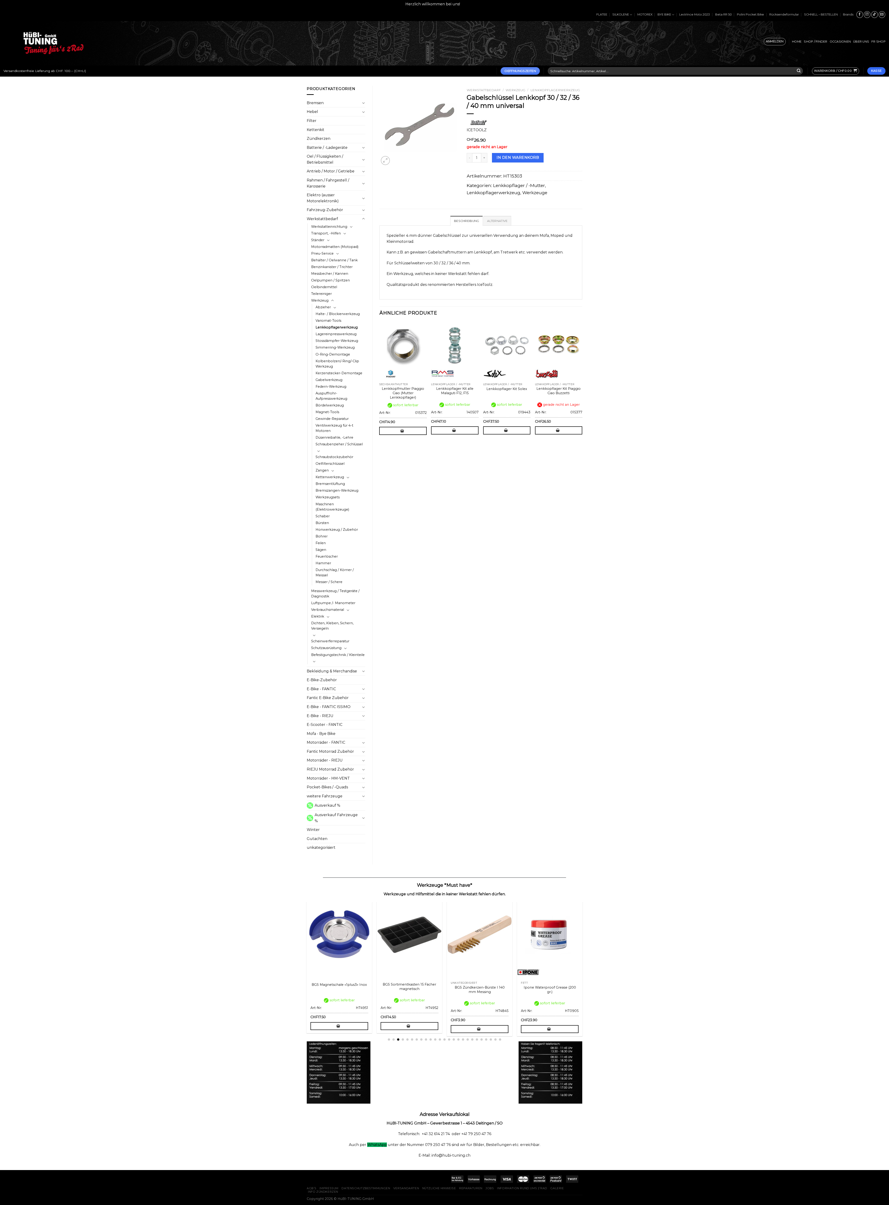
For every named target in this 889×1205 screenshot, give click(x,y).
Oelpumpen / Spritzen (330, 280)
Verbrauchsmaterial (327, 610)
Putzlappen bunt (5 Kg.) (424, 987)
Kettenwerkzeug (330, 477)
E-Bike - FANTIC (321, 689)
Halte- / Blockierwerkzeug (338, 314)
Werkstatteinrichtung (329, 227)
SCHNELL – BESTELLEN (821, 14)
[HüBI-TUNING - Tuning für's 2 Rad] (53, 43)
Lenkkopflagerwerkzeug (337, 327)
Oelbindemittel (324, 287)
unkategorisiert (321, 847)
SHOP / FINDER (815, 41)
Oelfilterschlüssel (330, 464)
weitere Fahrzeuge (324, 796)
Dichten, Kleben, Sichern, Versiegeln (332, 626)
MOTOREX (644, 14)
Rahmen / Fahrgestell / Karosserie (328, 183)
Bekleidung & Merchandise (332, 671)
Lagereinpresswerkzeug (336, 334)
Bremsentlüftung (330, 484)
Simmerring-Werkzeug (335, 347)
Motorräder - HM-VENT (328, 778)
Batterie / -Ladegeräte (327, 147)
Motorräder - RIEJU (325, 760)
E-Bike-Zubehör (322, 680)
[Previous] (379, 381)
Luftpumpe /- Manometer (333, 603)
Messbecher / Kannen (329, 274)
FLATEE (601, 14)
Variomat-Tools (328, 320)
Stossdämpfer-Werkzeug (337, 341)
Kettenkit (315, 130)
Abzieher (323, 307)
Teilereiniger (321, 294)
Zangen (322, 470)
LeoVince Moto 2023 (694, 14)
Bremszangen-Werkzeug (337, 490)
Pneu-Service (322, 253)
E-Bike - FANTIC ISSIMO (329, 707)
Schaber (323, 516)
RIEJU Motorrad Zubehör (330, 769)
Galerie (557, 1188)
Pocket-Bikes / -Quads (327, 787)
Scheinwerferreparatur (330, 641)
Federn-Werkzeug (331, 386)
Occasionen (840, 41)
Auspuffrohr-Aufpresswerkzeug (331, 396)
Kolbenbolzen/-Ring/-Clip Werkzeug (337, 363)
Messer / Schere (329, 582)
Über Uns (861, 41)
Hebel (312, 111)
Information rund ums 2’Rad (522, 1188)
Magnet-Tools (327, 412)
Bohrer (322, 536)
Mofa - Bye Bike (321, 733)
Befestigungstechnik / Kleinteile (338, 655)
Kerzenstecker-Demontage (339, 373)
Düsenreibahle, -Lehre (334, 437)
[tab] (466, 221)
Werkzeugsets (328, 497)
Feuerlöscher (327, 556)
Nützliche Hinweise (439, 1188)
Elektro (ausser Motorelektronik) (323, 198)
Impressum (328, 1188)
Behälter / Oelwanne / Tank (334, 260)
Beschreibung (466, 221)
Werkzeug (320, 300)
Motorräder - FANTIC (326, 742)
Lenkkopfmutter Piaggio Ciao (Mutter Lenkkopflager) (403, 393)
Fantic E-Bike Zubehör (328, 698)
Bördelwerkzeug (330, 405)
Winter (313, 829)
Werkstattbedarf (322, 219)
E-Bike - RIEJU (320, 716)
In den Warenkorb (518, 157)
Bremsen (315, 103)
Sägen (321, 550)
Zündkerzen (318, 138)
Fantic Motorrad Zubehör (330, 751)
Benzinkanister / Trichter (332, 267)
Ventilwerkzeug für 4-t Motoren (334, 428)
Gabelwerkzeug (329, 380)
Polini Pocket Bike (750, 14)
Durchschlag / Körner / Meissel (335, 572)
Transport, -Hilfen (326, 233)
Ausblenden (472, 4)
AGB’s (311, 1188)
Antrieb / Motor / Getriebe (330, 171)
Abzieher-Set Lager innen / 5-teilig (354, 989)
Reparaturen (470, 1188)
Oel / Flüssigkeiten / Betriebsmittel (325, 159)
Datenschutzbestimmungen (365, 1188)
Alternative (497, 221)
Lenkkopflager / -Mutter (519, 185)
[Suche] (799, 71)
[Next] (582, 381)
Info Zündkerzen (323, 1191)
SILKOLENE (620, 14)
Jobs (489, 1188)
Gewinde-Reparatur (332, 419)
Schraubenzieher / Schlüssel (339, 444)
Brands (848, 14)
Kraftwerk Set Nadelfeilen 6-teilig (564, 987)
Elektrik (317, 616)
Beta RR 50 (723, 14)
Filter (311, 121)
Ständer (317, 240)
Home (796, 41)
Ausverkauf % (327, 805)
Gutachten (317, 839)
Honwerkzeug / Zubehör (337, 530)
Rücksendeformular (784, 14)
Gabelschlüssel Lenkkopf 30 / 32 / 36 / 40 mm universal (494, 989)
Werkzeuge (534, 192)
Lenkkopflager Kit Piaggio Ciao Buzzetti (558, 391)
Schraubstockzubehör (334, 457)
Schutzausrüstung (326, 648)
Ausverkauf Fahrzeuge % (336, 818)
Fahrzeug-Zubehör (325, 210)
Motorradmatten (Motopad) (334, 247)
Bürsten (322, 523)
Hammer (323, 563)
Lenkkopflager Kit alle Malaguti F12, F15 (454, 391)
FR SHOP (878, 41)
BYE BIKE (664, 14)
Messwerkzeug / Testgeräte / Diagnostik (335, 593)
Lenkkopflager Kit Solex (506, 389)
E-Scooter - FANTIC (324, 724)
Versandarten (406, 1188)
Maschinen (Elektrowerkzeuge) (332, 507)
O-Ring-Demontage (333, 354)
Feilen (321, 543)
